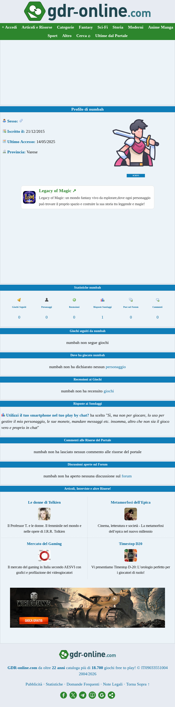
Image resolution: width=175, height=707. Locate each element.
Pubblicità (34, 684)
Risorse (105, 488)
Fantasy (86, 27)
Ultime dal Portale (111, 35)
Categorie (65, 27)
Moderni (135, 27)
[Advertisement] (87, 72)
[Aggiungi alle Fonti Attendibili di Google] (103, 697)
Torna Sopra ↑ (138, 684)
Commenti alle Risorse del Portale (87, 440)
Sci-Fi (103, 27)
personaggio (116, 366)
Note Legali (113, 684)
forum (127, 476)
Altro (67, 35)
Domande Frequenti (83, 684)
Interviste (83, 488)
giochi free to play (119, 667)
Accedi (9, 27)
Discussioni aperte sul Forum (88, 464)
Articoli (69, 488)
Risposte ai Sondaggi (87, 403)
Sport (52, 35)
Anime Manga (160, 27)
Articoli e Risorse (37, 27)
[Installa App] (93, 697)
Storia (118, 27)
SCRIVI (136, 176)
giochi (109, 391)
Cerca (83, 35)
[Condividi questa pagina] (111, 697)
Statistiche (54, 684)
